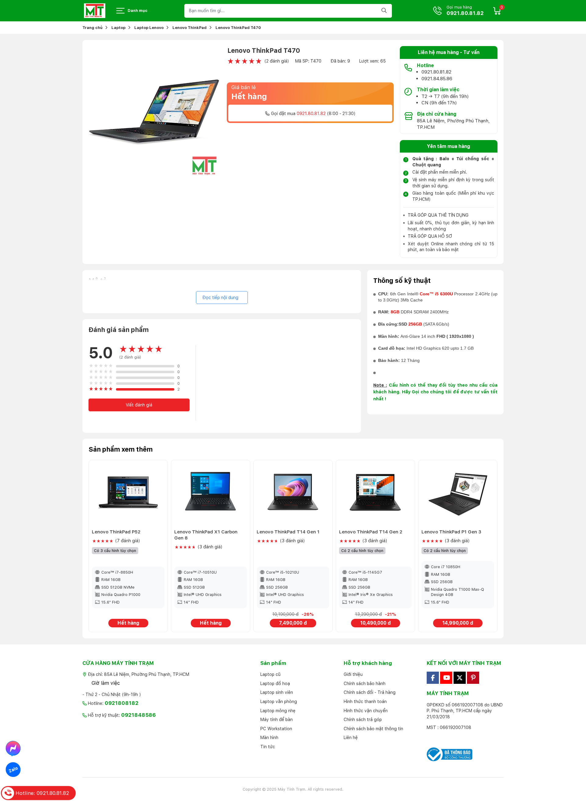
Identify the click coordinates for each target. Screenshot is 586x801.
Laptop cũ (270, 674)
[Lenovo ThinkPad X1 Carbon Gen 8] (210, 493)
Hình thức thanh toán (365, 701)
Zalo (13, 769)
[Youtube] (446, 678)
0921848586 (138, 715)
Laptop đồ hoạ (275, 683)
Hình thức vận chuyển (366, 710)
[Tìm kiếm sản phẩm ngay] (385, 11)
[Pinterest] (473, 678)
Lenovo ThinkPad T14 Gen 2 (370, 532)
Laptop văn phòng (278, 701)
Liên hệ (351, 737)
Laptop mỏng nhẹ (277, 710)
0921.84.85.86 (436, 78)
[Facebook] (433, 678)
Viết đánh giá (139, 404)
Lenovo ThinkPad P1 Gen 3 (451, 532)
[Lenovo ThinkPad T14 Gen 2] (375, 493)
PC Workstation (276, 728)
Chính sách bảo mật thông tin (373, 728)
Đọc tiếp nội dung (220, 297)
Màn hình (269, 737)
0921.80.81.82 (465, 13)
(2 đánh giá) (276, 61)
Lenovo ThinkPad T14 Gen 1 (288, 532)
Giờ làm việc (106, 683)
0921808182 (122, 703)
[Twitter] (460, 678)
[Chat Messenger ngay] (13, 748)
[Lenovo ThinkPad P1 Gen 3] (457, 493)
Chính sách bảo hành (364, 683)
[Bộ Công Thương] (465, 754)
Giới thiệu (353, 674)
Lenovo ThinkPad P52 (116, 532)
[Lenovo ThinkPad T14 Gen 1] (293, 493)
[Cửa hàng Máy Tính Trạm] (94, 10)
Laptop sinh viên (276, 692)
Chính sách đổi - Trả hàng (370, 692)
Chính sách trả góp (363, 719)
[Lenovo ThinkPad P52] (128, 493)
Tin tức (267, 746)
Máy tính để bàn (276, 719)
